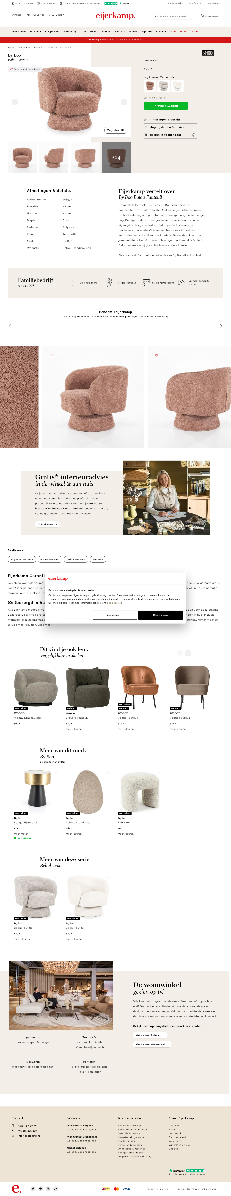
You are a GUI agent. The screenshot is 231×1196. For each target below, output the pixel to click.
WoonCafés (176, 1141)
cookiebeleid (114, 602)
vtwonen (161, 31)
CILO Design (56, 15)
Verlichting (70, 31)
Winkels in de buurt (180, 1145)
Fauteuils (39, 48)
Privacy (151, 1189)
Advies (94, 31)
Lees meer (45, 624)
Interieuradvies (35, 15)
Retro (66, 247)
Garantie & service (129, 1133)
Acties (183, 31)
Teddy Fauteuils (76, 559)
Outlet (195, 31)
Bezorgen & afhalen (130, 1125)
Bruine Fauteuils (50, 559)
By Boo (68, 241)
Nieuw (133, 31)
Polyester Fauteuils (22, 559)
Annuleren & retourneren (133, 1129)
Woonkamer (19, 31)
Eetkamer (35, 31)
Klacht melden (127, 1141)
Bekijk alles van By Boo (53, 762)
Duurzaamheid (177, 1137)
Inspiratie (146, 31)
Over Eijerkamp (181, 1118)
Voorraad (119, 31)
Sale (173, 31)
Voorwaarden (183, 1189)
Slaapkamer (52, 31)
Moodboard (214, 3)
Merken (106, 31)
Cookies (173, 1148)
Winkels (17, 15)
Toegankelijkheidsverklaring (135, 1156)
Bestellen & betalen (130, 1145)
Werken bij (175, 1133)
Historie (173, 1129)
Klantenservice (176, 3)
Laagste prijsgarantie (131, 1137)
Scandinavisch (81, 247)
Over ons (174, 1125)
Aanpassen (113, 615)
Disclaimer (165, 1189)
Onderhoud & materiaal (132, 1148)
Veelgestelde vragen (130, 1152)
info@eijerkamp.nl (29, 1136)
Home (11, 48)
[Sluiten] (225, 40)
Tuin (83, 31)
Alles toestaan (160, 615)
